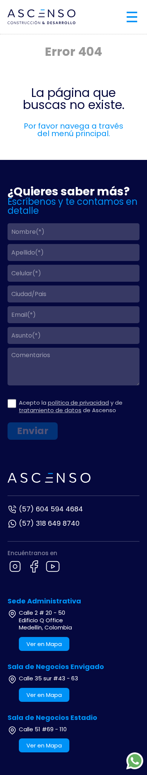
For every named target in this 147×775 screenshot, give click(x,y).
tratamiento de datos (50, 410)
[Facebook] (33, 566)
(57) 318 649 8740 (49, 523)
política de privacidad (78, 403)
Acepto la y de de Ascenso (70, 406)
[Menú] (131, 17)
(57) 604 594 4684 (51, 509)
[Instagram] (15, 566)
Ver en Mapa (44, 644)
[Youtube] (52, 566)
